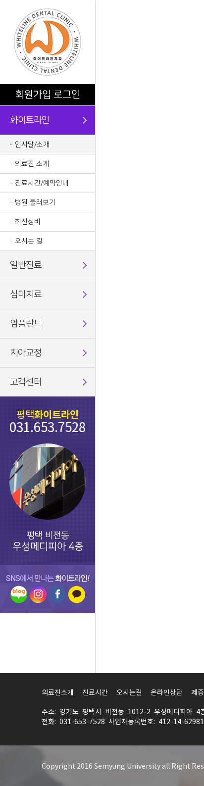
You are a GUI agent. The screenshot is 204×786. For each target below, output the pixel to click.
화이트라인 (30, 120)
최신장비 (28, 222)
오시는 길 (29, 241)
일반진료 (26, 265)
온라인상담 (167, 692)
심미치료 (26, 294)
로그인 (66, 94)
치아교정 (26, 353)
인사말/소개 (32, 144)
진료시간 (95, 692)
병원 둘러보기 (35, 202)
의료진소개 (58, 692)
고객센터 (26, 382)
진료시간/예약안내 (42, 183)
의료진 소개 (32, 164)
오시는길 (129, 692)
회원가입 (33, 94)
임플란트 (26, 324)
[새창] (19, 594)
